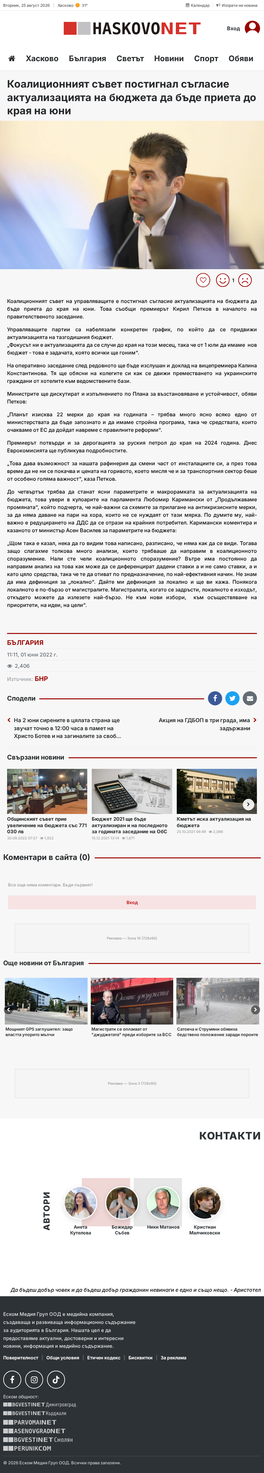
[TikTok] (56, 1380)
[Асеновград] (34, 1431)
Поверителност (20, 1357)
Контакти (230, 1136)
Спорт (206, 58)
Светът (130, 58)
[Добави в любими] (204, 280)
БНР (41, 679)
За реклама (173, 1357)
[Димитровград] (39, 1404)
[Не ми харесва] (247, 280)
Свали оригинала (22, 127)
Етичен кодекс (103, 1357)
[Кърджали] (34, 1413)
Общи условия (62, 1357)
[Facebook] (12, 1380)
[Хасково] (132, 28)
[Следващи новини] (248, 804)
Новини (169, 58)
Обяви (241, 58)
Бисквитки (140, 1357)
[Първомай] (29, 1422)
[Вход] (252, 28)
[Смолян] (37, 1439)
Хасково (42, 58)
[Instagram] (34, 1380)
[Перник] (27, 1448)
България (87, 58)
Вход (233, 28)
